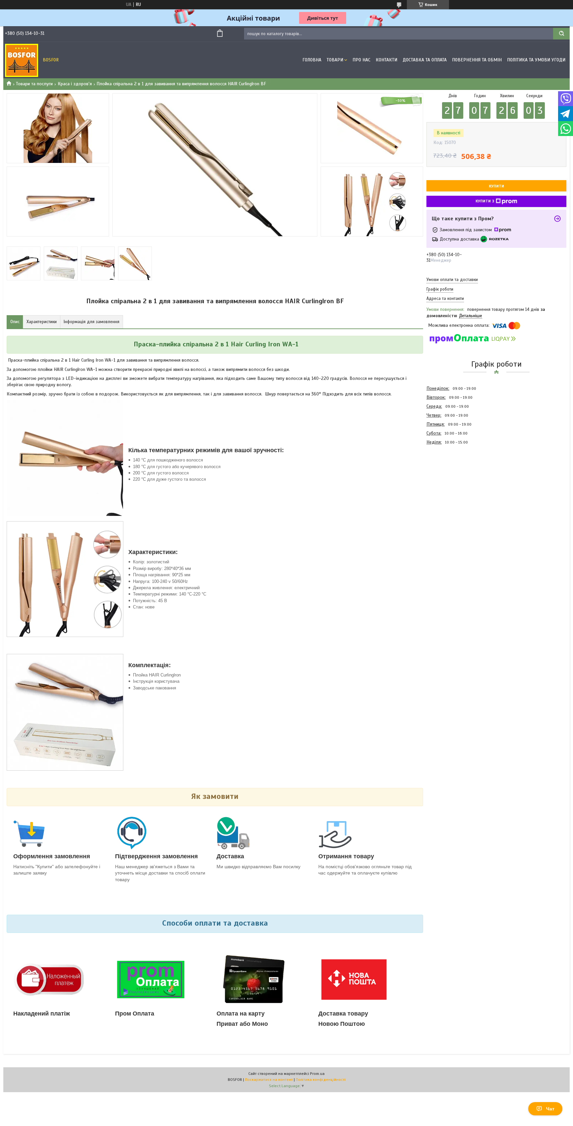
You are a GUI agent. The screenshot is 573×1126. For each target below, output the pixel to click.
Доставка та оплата (425, 60)
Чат (550, 1108)
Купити (496, 186)
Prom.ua (317, 1073)
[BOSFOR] (21, 60)
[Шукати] (561, 33)
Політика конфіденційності (321, 1079)
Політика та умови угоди (536, 60)
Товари (335, 60)
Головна (311, 60)
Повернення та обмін (477, 60)
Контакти (386, 60)
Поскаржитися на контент (269, 1079)
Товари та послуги (34, 84)
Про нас (361, 60)
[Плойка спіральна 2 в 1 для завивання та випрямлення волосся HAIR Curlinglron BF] (450, 482)
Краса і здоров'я (75, 84)
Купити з (485, 201)
